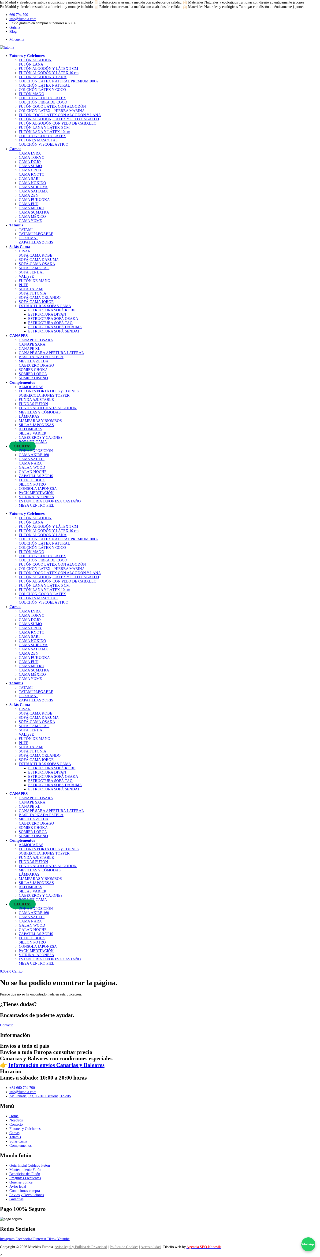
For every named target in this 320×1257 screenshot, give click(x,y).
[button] (1, 1255)
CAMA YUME (30, 221)
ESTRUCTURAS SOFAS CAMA (45, 306)
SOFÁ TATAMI (31, 289)
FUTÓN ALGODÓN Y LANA (43, 77)
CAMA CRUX (30, 170)
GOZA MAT (28, 238)
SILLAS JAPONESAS (36, 425)
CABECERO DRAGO (36, 365)
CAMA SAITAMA (33, 191)
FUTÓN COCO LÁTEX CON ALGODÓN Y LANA (60, 115)
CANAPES (18, 335)
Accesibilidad (151, 1247)
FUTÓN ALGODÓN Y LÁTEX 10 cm (48, 73)
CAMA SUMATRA (34, 212)
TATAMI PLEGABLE (36, 234)
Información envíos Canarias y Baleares (56, 1065)
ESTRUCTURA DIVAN (47, 314)
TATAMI (26, 230)
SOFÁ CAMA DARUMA (39, 260)
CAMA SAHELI (32, 459)
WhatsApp (308, 1244)
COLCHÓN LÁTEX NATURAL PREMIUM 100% (58, 81)
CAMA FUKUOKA (34, 200)
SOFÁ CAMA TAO (34, 268)
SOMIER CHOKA (33, 370)
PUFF (23, 285)
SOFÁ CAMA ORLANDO (40, 297)
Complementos (22, 382)
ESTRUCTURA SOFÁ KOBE (51, 310)
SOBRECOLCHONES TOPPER (44, 395)
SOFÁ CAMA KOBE (35, 255)
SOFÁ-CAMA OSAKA (37, 264)
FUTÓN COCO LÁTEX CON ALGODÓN (52, 106)
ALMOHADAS (31, 387)
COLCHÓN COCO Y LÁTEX (42, 98)
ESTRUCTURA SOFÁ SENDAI (53, 331)
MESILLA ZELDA (33, 361)
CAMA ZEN (28, 195)
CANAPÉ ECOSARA (36, 340)
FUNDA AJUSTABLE (36, 400)
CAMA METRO (31, 208)
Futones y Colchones (27, 55)
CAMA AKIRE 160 (34, 455)
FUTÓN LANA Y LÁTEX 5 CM (44, 127)
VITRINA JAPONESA (36, 497)
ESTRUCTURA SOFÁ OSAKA (53, 319)
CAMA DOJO (30, 162)
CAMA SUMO (30, 166)
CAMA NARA (30, 463)
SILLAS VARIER (32, 433)
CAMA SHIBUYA (33, 187)
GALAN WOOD (32, 467)
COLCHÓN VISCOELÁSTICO (43, 144)
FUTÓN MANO (31, 94)
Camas (15, 149)
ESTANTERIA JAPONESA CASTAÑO (50, 501)
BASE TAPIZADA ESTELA (41, 357)
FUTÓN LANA (31, 64)
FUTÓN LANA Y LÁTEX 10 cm (44, 132)
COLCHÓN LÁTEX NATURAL (44, 85)
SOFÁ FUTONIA (32, 293)
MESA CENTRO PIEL (36, 505)
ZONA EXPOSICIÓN (36, 451)
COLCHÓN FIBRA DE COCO (43, 102)
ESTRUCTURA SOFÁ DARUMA (55, 327)
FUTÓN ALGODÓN (35, 60)
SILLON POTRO (32, 484)
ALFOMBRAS (30, 429)
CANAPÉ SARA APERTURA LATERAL (51, 353)
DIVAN (25, 251)
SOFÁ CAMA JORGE (36, 302)
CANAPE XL (29, 348)
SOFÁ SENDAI (31, 272)
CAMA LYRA (30, 153)
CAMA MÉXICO (32, 216)
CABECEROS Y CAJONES (41, 437)
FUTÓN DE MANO (34, 281)
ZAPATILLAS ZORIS (36, 242)
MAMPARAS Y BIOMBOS (40, 421)
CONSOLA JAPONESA (38, 488)
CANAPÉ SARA (32, 344)
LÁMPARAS (29, 416)
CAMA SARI (29, 179)
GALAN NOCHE (33, 472)
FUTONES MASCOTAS (38, 140)
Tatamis (16, 225)
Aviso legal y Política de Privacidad (81, 1247)
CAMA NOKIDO (32, 183)
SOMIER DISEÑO (33, 378)
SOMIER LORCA (33, 374)
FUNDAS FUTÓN (33, 404)
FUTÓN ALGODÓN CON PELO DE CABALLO (58, 123)
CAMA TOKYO (32, 157)
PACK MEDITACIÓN (36, 493)
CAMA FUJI (28, 204)
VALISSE (26, 276)
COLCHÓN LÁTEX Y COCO (42, 90)
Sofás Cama (19, 246)
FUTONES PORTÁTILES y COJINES (49, 391)
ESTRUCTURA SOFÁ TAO (50, 323)
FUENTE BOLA (32, 480)
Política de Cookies (124, 1247)
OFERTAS (22, 446)
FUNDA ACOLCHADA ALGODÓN (48, 408)
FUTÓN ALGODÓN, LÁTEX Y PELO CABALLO (59, 119)
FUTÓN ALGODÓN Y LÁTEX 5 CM (48, 68)
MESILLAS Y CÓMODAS (40, 412)
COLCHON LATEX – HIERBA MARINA (52, 111)
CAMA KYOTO (32, 174)
